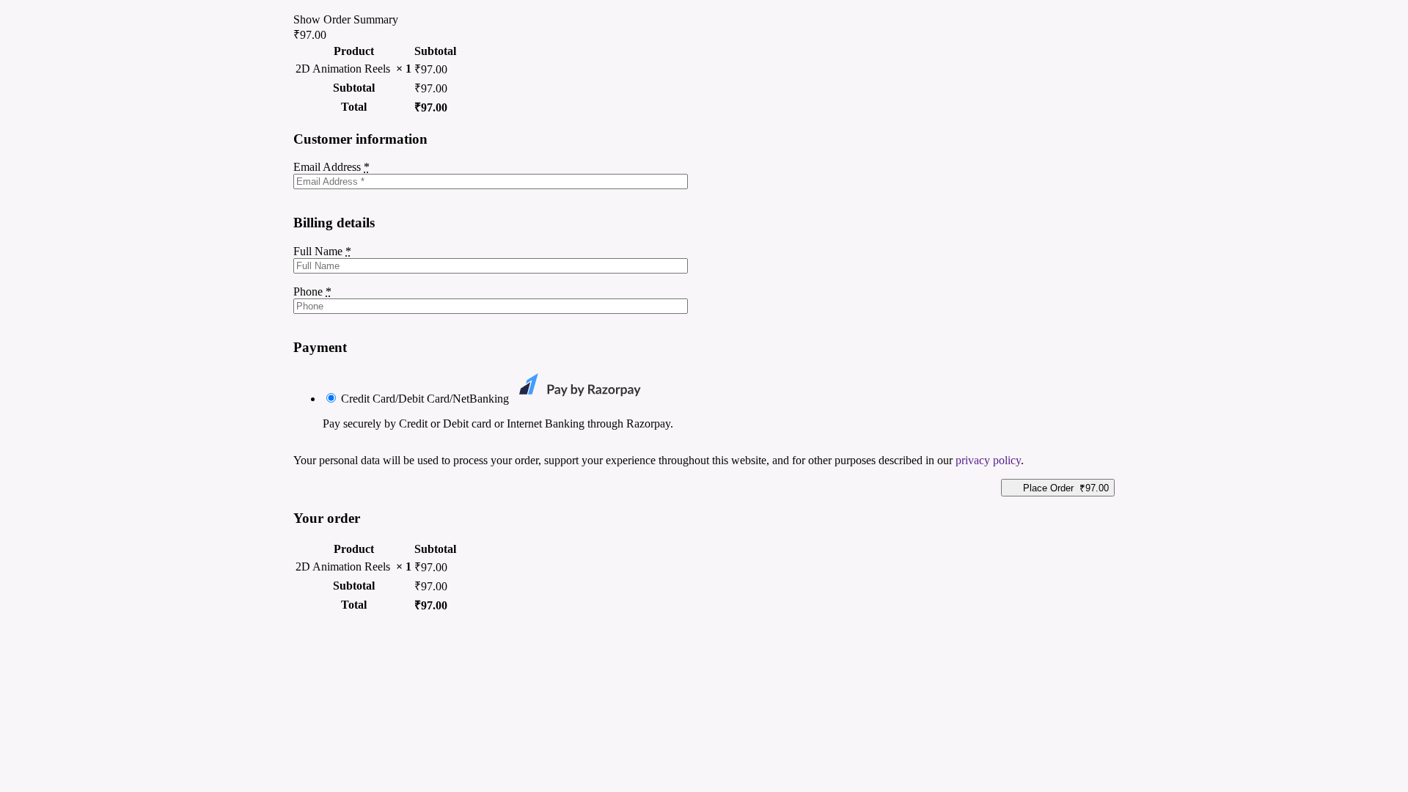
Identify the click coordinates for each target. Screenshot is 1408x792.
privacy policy (988, 460)
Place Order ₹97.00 (1066, 488)
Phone (312, 291)
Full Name (322, 251)
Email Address (331, 167)
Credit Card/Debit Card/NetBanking (426, 398)
